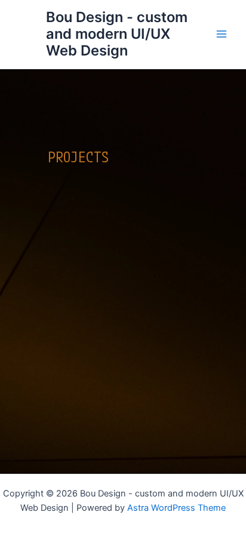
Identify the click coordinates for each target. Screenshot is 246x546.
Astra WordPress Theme (176, 507)
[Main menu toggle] (221, 34)
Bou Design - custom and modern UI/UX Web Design (116, 34)
